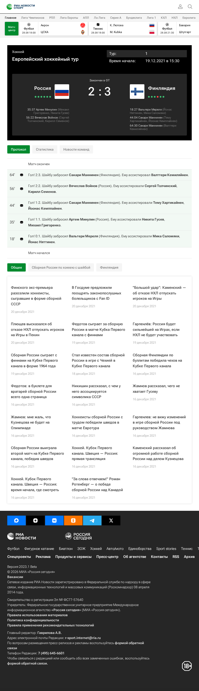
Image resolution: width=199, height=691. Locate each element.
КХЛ (164, 17)
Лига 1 (151, 17)
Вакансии (15, 577)
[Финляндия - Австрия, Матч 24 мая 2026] (160, 97)
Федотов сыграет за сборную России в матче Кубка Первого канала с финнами (98, 329)
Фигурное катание (39, 548)
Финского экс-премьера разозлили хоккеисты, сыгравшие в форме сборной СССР (36, 295)
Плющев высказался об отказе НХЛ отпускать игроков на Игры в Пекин (37, 329)
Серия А (115, 17)
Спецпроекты (19, 557)
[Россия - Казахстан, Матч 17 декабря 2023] (50, 97)
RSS (176, 557)
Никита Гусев (59, 113)
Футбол (13, 548)
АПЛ (86, 17)
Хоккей (18, 52)
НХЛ (175, 17)
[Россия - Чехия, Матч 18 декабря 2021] (41, 97)
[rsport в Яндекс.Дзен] (35, 520)
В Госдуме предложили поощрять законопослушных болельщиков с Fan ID (96, 293)
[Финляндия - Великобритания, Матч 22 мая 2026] (163, 97)
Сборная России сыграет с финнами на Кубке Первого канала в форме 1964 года (34, 360)
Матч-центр (12, 29)
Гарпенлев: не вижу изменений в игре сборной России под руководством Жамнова (159, 422)
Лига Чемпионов (32, 17)
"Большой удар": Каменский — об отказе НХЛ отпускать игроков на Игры (159, 293)
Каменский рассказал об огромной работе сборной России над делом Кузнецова (158, 453)
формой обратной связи (27, 663)
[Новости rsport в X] (111, 520)
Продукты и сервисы (73, 557)
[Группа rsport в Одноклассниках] (73, 520)
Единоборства (139, 548)
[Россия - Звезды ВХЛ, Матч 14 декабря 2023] (44, 97)
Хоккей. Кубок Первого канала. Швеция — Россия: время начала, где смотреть (35, 484)
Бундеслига (134, 17)
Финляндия (161, 88)
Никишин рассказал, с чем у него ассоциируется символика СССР (96, 391)
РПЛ (52, 17)
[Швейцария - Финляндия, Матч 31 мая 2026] (149, 97)
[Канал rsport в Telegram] (92, 520)
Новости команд (76, 149)
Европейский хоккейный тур (45, 59)
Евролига (189, 17)
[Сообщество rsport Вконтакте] (54, 520)
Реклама (43, 557)
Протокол (18, 149)
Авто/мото (115, 548)
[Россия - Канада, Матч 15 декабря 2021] (35, 97)
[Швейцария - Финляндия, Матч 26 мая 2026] (157, 97)
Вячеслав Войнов (46, 117)
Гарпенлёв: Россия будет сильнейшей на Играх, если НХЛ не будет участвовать (156, 329)
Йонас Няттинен (41, 242)
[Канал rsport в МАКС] (16, 520)
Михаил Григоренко (44, 225)
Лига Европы (69, 17)
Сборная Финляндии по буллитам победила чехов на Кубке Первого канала (157, 360)
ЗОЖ (81, 548)
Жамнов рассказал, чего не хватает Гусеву (156, 389)
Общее (16, 267)
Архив (189, 557)
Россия (42, 88)
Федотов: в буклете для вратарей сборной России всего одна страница (33, 391)
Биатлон (66, 548)
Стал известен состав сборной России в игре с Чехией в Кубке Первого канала (98, 360)
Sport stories (166, 548)
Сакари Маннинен (150, 117)
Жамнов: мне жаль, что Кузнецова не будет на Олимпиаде (31, 422)
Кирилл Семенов (56, 121)
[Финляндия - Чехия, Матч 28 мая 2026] (155, 97)
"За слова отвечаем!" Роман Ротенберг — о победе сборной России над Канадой (97, 484)
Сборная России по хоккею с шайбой (61, 267)
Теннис (187, 548)
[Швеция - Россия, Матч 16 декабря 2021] (38, 97)
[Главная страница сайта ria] (7, 7)
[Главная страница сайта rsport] (31, 7)
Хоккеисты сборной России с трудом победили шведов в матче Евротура (97, 422)
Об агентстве (134, 557)
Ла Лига (99, 17)
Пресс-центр (107, 557)
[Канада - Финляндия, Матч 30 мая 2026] (152, 97)
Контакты (159, 557)
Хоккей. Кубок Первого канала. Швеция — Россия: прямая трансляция (95, 453)
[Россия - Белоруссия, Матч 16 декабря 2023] (47, 97)
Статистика (45, 149)
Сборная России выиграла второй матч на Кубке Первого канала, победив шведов (37, 453)
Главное (10, 17)
